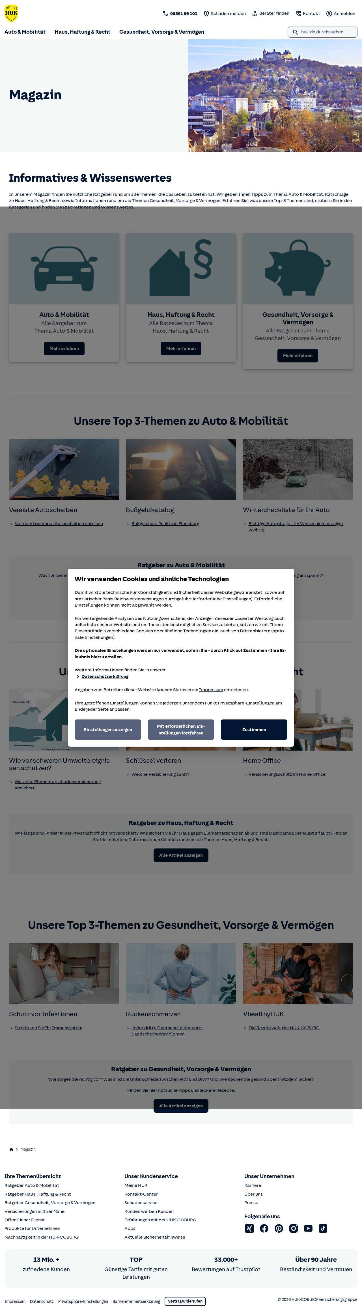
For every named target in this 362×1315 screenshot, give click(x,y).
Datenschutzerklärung (104, 676)
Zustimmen (254, 729)
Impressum (211, 689)
